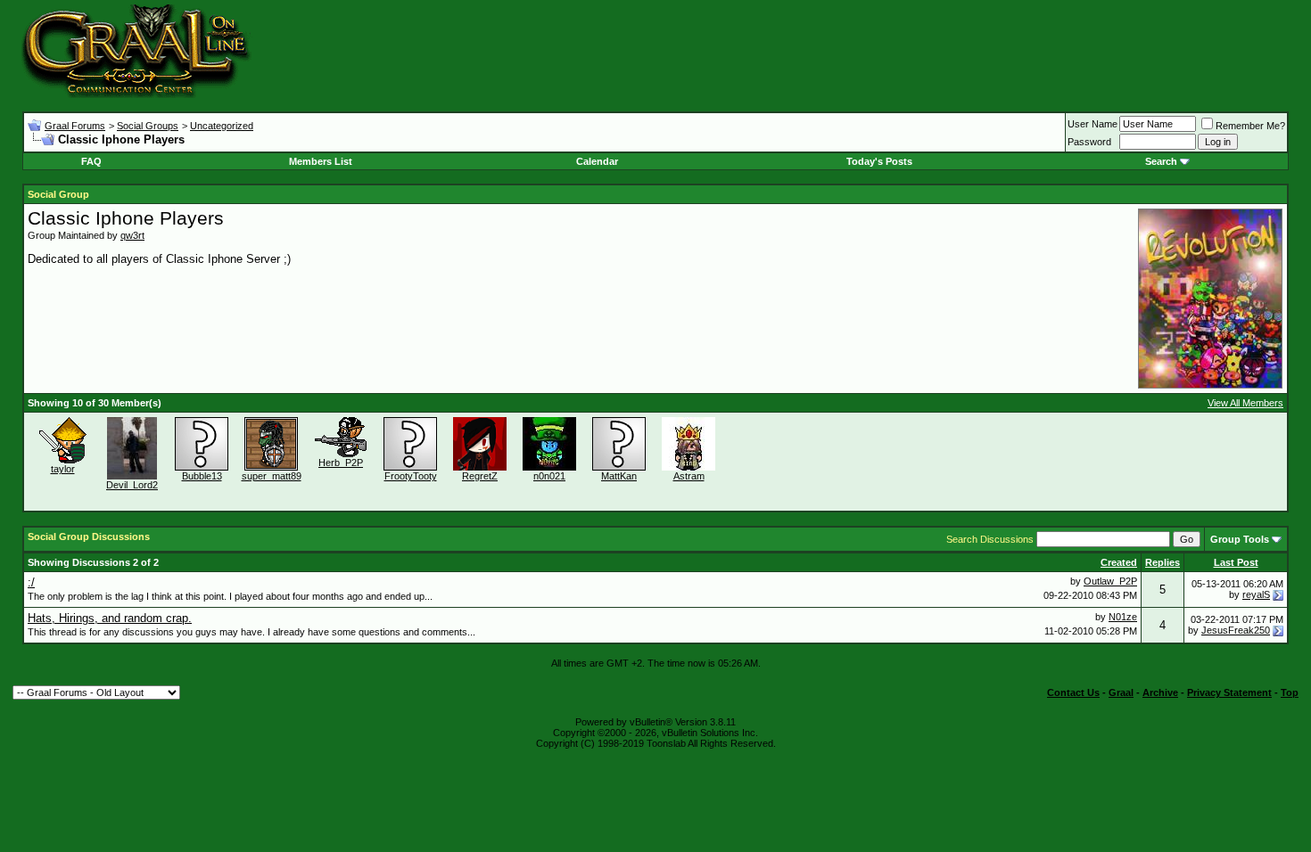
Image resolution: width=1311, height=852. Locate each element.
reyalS (1256, 594)
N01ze (1123, 616)
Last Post (1236, 562)
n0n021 (549, 476)
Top (1290, 692)
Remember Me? (1250, 125)
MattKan (619, 476)
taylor (63, 468)
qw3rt (132, 235)
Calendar (597, 161)
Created (1119, 562)
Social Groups (147, 125)
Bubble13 (202, 476)
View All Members (1245, 402)
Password (1089, 141)
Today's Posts (879, 161)
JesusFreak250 (1235, 630)
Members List (320, 161)
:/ (31, 582)
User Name (1092, 124)
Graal (1121, 692)
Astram (689, 476)
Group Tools (1239, 539)
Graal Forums (75, 125)
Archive (1160, 692)
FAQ (91, 161)
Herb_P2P (340, 462)
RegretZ (480, 476)
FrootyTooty (410, 476)
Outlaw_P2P (1110, 581)
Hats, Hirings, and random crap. (110, 618)
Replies (1162, 562)
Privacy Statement (1229, 692)
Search (1161, 161)
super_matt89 (271, 476)
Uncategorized (221, 125)
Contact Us (1073, 692)
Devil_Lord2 (132, 484)
